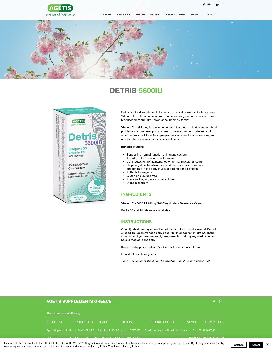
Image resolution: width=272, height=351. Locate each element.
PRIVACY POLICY (110, 338)
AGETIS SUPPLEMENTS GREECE (79, 301)
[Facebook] (204, 4)
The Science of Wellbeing (63, 313)
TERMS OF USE (133, 338)
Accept (256, 345)
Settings (239, 345)
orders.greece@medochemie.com (170, 330)
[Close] (267, 344)
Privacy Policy (131, 346)
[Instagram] (209, 4)
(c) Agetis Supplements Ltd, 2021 (63, 338)
